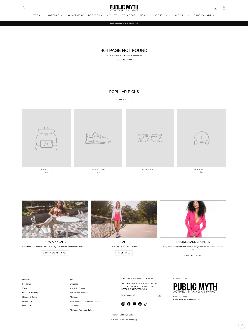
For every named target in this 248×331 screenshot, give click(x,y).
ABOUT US (161, 15)
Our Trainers (75, 306)
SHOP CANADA (203, 15)
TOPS (37, 15)
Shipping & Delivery (30, 297)
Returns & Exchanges (31, 293)
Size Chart (26, 306)
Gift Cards (74, 284)
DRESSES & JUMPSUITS (103, 15)
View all (124, 100)
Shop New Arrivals (55, 253)
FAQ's (24, 288)
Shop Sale (124, 253)
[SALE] (124, 219)
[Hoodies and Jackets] (193, 219)
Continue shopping (124, 60)
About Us (26, 280)
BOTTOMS (54, 15)
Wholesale (74, 297)
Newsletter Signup (77, 288)
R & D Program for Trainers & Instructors (86, 301)
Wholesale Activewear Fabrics (82, 310)
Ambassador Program (79, 293)
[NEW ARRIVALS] (55, 219)
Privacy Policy (28, 301)
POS (112, 320)
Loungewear (75, 15)
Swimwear (129, 15)
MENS (144, 15)
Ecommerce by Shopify (128, 320)
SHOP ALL (180, 15)
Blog (71, 280)
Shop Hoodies (193, 256)
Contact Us (26, 284)
